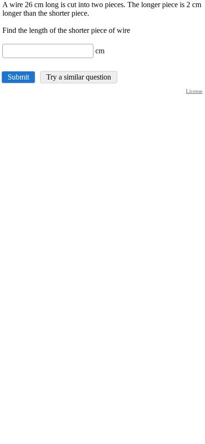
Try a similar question (78, 77)
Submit (18, 77)
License (194, 91)
